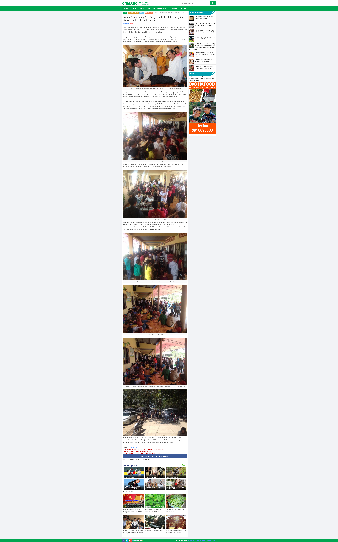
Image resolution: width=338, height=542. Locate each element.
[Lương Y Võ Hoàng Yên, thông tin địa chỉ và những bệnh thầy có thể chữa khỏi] (133, 522)
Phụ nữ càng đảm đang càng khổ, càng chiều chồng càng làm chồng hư (204, 68)
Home (125, 12)
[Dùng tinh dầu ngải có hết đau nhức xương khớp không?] (155, 501)
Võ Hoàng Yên (148, 12)
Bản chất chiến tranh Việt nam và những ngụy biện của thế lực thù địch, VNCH (205, 54)
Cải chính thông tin (133, 12)
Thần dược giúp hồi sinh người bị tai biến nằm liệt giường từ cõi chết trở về (204, 32)
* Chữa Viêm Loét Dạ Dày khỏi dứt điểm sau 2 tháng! (137, 451)
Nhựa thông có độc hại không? (153, 530)
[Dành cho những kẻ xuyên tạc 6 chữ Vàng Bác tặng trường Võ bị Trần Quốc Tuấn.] (133, 501)
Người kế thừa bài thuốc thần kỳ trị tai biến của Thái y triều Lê (176, 531)
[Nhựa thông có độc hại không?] (155, 522)
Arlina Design (212, 540)
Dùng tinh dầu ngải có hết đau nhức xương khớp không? (153, 510)
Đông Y (141, 12)
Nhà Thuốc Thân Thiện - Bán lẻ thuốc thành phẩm (155, 456)
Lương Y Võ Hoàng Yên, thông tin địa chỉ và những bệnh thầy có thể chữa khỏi (133, 532)
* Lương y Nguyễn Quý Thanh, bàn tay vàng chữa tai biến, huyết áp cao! (142, 453)
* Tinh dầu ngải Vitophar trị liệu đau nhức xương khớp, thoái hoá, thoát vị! (143, 449)
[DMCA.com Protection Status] (137, 540)
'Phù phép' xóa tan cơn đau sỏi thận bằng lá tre (175, 510)
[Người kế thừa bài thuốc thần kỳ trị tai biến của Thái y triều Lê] (176, 522)
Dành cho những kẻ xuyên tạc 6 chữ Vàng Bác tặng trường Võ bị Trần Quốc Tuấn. (132, 511)
